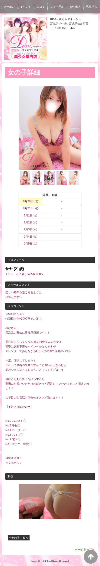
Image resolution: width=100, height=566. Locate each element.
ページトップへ (85, 549)
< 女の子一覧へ (18, 538)
